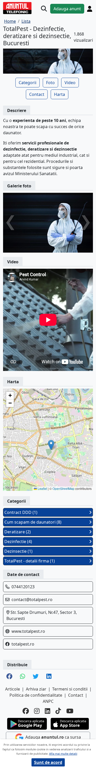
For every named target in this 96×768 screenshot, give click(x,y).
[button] (51, 445)
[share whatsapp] (22, 677)
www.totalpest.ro (28, 631)
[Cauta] (44, 8)
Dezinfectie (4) (18, 541)
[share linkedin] (49, 677)
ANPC (48, 701)
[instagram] (37, 711)
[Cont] (90, 9)
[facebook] (26, 711)
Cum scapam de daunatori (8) (32, 522)
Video (70, 82)
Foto (50, 82)
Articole (12, 689)
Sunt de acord (48, 762)
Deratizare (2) (17, 532)
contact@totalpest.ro (32, 599)
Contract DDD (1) (20, 512)
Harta (59, 94)
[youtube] (69, 711)
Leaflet (42, 488)
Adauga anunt (67, 9)
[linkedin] (47, 711)
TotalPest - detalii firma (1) (29, 561)
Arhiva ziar (36, 689)
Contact (36, 94)
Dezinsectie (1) (18, 551)
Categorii (27, 82)
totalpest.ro (23, 644)
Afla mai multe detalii (63, 753)
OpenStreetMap (63, 488)
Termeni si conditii (70, 689)
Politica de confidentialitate (35, 695)
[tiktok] (58, 711)
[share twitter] (35, 677)
